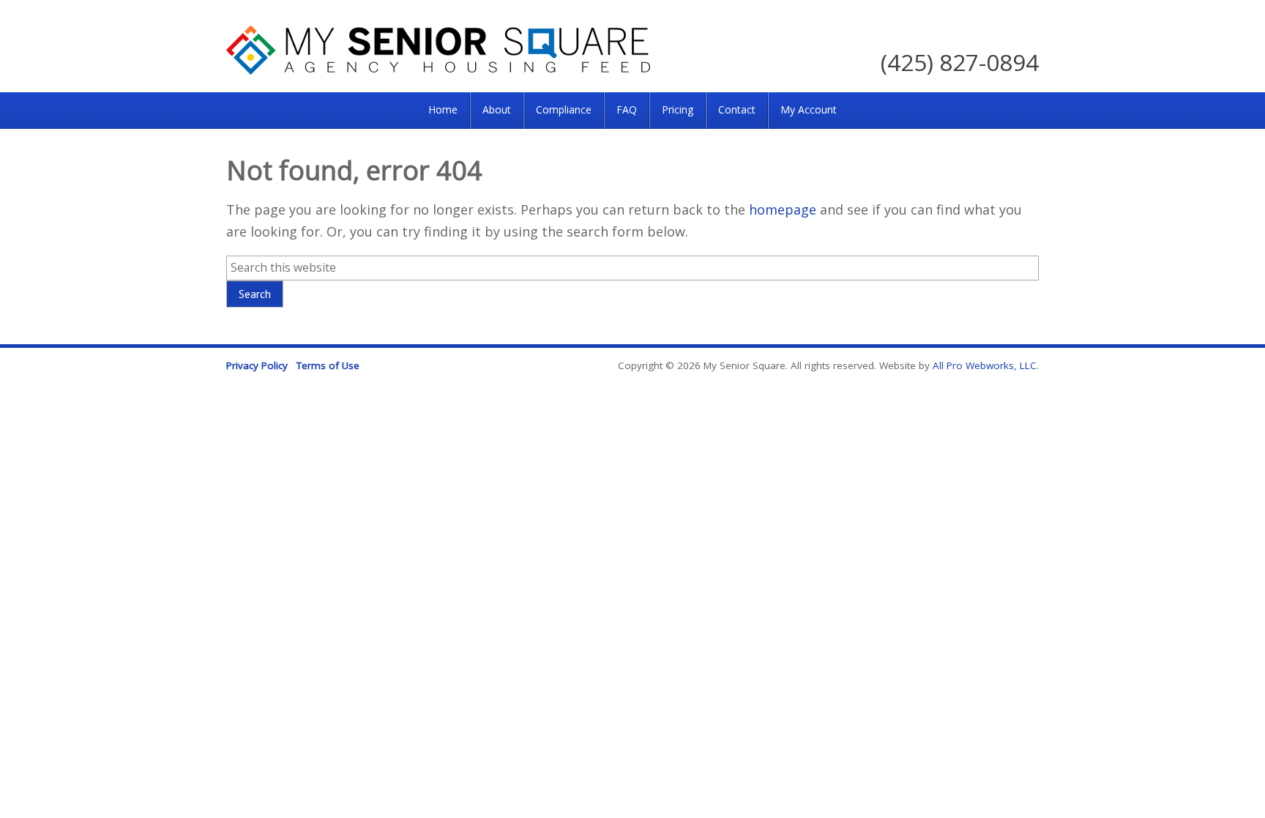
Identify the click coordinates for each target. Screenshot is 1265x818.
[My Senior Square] (438, 69)
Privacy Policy (257, 365)
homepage (782, 209)
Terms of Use (327, 365)
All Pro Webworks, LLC (985, 365)
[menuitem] (443, 110)
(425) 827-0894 (960, 62)
